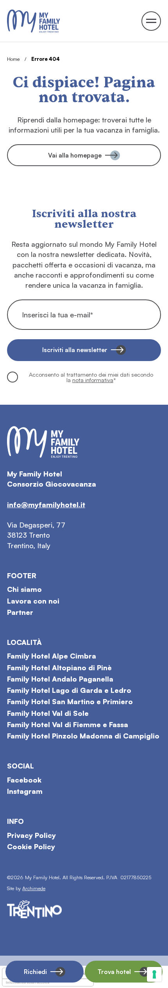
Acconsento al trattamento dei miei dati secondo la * (91, 377)
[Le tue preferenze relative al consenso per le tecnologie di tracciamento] (154, 974)
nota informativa (92, 379)
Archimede (33, 888)
